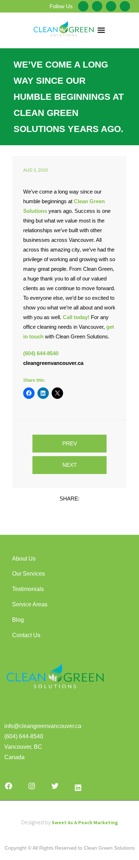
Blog (18, 620)
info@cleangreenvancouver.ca (42, 726)
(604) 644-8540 (23, 736)
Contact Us (26, 635)
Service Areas (29, 604)
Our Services (28, 574)
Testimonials (28, 589)
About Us (24, 559)
